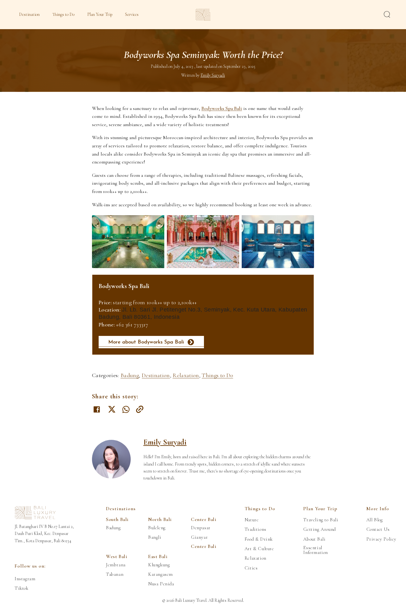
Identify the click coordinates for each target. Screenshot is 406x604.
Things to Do (63, 14)
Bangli (154, 537)
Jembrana (116, 564)
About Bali (314, 539)
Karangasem (160, 574)
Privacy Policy (381, 539)
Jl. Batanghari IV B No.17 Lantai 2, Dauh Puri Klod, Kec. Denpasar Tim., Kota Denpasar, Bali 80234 (44, 533)
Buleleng (157, 527)
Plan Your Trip (99, 14)
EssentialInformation (315, 550)
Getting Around (319, 529)
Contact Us (378, 529)
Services (132, 14)
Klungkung (159, 564)
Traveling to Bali (320, 519)
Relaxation (186, 375)
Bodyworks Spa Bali (221, 108)
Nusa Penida (161, 584)
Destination (29, 14)
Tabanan (114, 574)
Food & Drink (259, 539)
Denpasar (201, 527)
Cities (251, 568)
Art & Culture (259, 548)
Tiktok (22, 588)
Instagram (25, 578)
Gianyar (199, 537)
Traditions (255, 529)
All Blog (374, 519)
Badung (130, 375)
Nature (252, 519)
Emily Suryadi (165, 442)
